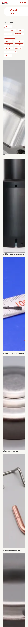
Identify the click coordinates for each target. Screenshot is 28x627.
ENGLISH (21, 2)
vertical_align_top (24, 340)
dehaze (25, 3)
